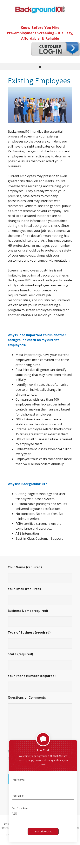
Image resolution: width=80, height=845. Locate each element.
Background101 (40, 9)
